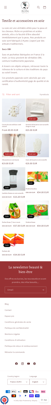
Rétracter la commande (15, 352)
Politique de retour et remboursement (21, 346)
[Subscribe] (43, 290)
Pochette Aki (6, 251)
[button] (5, 7)
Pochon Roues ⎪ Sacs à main (11, 222)
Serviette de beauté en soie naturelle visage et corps (37, 125)
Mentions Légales (12, 334)
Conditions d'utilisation (15, 340)
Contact (8, 310)
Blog (7, 304)
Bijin (21, 401)
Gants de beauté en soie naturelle (36, 160)
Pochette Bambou (31, 189)
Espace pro (9, 316)
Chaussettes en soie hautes (10, 160)
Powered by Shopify (30, 401)
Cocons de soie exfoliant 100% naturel (11, 125)
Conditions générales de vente (18, 322)
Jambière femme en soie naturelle (12, 193)
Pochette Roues (30, 222)
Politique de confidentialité (17, 328)
